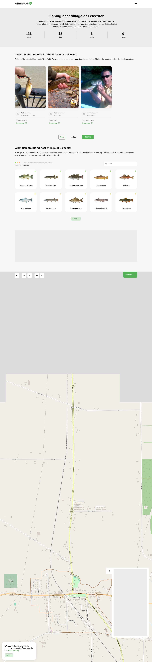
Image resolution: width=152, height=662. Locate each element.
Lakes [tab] (73, 137)
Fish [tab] (62, 137)
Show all (76, 219)
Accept (9, 655)
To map (88, 137)
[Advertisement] (76, 246)
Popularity (25, 165)
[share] (17, 275)
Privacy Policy (13, 650)
